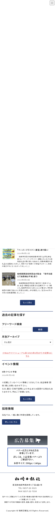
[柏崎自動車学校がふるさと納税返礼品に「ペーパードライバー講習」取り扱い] (8, 253)
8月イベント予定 (9, 372)
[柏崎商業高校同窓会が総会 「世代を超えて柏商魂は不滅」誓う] (8, 279)
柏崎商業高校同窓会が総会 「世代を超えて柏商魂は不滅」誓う (34, 275)
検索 (40, 329)
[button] (27, 302)
